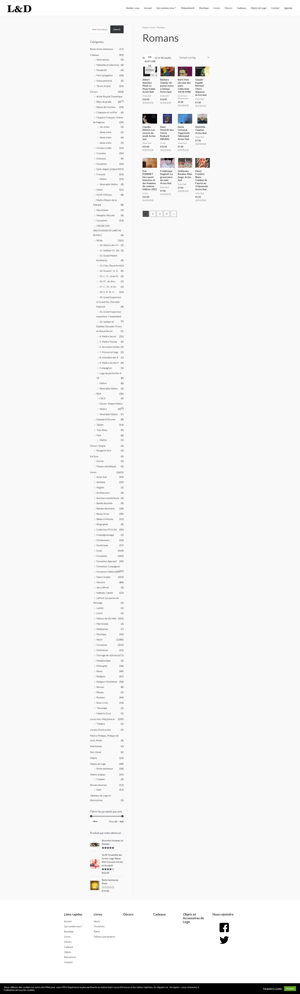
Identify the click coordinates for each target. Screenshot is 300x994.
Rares (99, 671)
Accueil (148, 8)
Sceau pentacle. (104, 80)
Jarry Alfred (102, 587)
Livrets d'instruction (100, 729)
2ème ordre (105, 132)
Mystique (101, 634)
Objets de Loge (258, 8)
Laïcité (99, 608)
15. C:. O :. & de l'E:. (109, 276)
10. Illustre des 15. (109, 245)
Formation (101, 555)
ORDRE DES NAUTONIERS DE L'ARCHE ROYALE (107, 230)
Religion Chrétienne (106, 681)
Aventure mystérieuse (107, 498)
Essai (99, 550)
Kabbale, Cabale (104, 592)
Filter (95, 821)
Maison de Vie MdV (106, 618)
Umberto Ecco (103, 713)
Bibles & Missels (104, 519)
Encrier (100, 461)
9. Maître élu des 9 (109, 362)
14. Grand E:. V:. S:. (109, 270)
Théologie (101, 708)
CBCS (102, 398)
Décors (228, 8)
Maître (103, 179)
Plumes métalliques (106, 466)
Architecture (103, 492)
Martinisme (102, 210)
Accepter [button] (290, 988)
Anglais (100, 487)
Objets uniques (97, 774)
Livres (216, 8)
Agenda (288, 8)
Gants (99, 189)
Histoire (100, 582)
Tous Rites (101, 430)
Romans (100, 697)
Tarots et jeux (103, 86)
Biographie (102, 524)
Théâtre (100, 723)
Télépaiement (188, 8)
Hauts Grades (103, 577)
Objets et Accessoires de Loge (193, 918)
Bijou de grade (103, 101)
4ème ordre (105, 142)
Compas (100, 779)
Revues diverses (98, 785)
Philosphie (101, 665)
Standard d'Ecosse (105, 419)
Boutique (204, 8)
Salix (98, 789)
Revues (100, 687)
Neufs (99, 639)
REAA (99, 240)
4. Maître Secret (108, 336)
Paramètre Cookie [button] (272, 988)
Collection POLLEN (106, 529)
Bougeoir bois (103, 450)
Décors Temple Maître (111, 403)
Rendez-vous (133, 8)
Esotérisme (102, 545)
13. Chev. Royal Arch (110, 265)
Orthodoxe (102, 650)
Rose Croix (102, 702)
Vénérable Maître (109, 184)
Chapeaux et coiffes (106, 112)
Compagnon (106, 367)
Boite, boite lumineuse (101, 49)
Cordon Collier (104, 148)
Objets (93, 758)
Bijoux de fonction (105, 107)
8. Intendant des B (109, 357)
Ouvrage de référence (107, 655)
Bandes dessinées (105, 508)
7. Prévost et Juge (109, 352)
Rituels (100, 692)
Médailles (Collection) (107, 64)
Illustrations (102, 59)
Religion (100, 676)
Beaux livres (102, 513)
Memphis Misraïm (105, 215)
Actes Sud (101, 477)
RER (98, 393)
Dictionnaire (103, 540)
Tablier (100, 424)
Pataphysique (103, 660)
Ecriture (94, 456)
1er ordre (104, 126)
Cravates (101, 153)
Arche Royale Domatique (109, 96)
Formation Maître (105, 571)
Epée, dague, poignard (107, 169)
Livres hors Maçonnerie (102, 719)
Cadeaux (241, 8)
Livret (99, 613)
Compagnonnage (105, 534)
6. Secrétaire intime (110, 346)
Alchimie (100, 482)
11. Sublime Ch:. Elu (109, 250)
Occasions (101, 220)
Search (116, 29)
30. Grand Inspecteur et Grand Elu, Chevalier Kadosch (108, 302)
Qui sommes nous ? (166, 8)
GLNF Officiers (104, 194)
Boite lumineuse (104, 768)
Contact (275, 8)
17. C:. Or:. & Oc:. (108, 286)
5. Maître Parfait (108, 341)
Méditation (102, 629)
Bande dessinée (104, 503)
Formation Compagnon (108, 566)
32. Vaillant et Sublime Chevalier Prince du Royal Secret (109, 326)
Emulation (101, 163)
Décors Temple (97, 445)
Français (100, 174)
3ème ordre (105, 137)
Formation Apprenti (106, 561)
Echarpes (101, 158)
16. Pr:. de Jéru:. (108, 281)
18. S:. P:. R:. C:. (107, 292)
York (98, 435)
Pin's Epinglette (104, 75)
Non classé (95, 752)
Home (145, 27)
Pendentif (101, 70)
